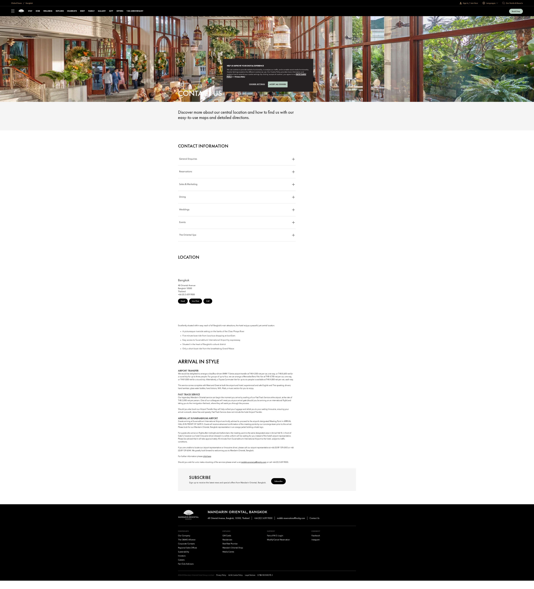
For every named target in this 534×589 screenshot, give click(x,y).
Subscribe (278, 481)
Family (91, 11)
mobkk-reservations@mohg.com (291, 518)
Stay (30, 11)
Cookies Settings (257, 84)
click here (207, 456)
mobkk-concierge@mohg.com (253, 462)
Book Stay (516, 11)
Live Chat (195, 301)
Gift (111, 11)
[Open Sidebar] (12, 11)
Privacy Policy (240, 77)
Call (207, 301)
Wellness (47, 11)
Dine (38, 11)
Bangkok (29, 3)
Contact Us (314, 518)
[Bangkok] (21, 11)
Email (183, 301)
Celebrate (72, 11)
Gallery (102, 11)
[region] (268, 75)
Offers (120, 11)
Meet (82, 11)
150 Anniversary (135, 11)
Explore (60, 11)
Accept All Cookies (278, 84)
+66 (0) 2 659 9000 (263, 518)
